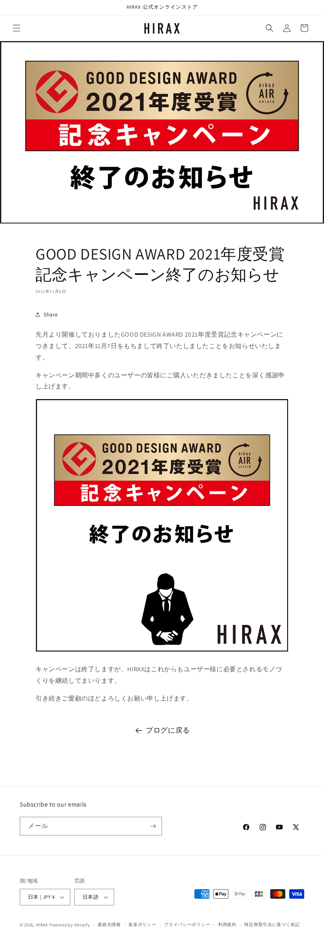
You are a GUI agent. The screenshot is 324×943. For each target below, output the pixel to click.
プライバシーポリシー (187, 924)
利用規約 (227, 924)
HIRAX (42, 925)
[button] (16, 28)
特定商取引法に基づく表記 (272, 924)
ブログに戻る (168, 730)
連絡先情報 (109, 924)
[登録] (153, 826)
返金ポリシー (142, 924)
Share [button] (50, 314)
